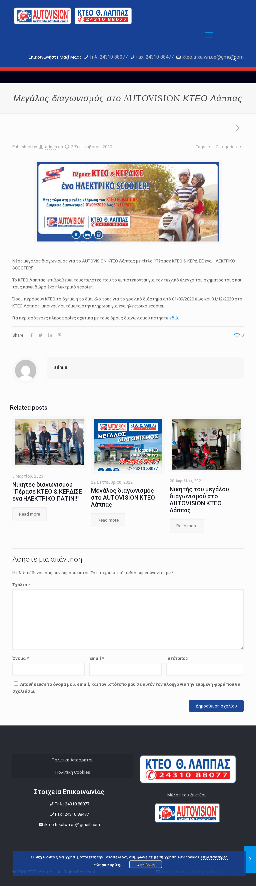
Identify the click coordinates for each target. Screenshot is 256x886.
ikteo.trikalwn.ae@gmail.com (213, 57)
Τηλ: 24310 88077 (108, 57)
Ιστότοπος (177, 658)
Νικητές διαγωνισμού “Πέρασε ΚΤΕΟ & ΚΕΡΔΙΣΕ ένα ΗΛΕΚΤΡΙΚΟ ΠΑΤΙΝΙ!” (47, 491)
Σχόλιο (21, 584)
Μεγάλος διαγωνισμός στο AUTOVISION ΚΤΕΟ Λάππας (123, 497)
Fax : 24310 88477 (72, 814)
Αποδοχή (146, 864)
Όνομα (20, 658)
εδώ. (174, 317)
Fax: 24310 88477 (155, 57)
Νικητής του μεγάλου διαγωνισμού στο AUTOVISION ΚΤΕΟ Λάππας (199, 500)
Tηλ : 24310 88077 (72, 803)
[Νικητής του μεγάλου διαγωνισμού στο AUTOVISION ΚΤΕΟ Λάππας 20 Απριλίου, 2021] (250, 859)
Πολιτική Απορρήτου (73, 759)
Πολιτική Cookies (72, 772)
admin (51, 146)
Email (96, 658)
